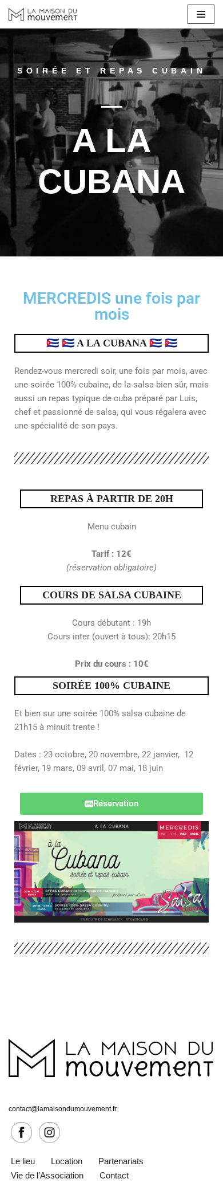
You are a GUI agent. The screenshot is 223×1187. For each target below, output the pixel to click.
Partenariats (121, 1161)
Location (66, 1161)
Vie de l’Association (47, 1175)
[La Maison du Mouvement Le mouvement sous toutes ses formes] (43, 14)
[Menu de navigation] (201, 14)
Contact (114, 1175)
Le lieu (23, 1161)
